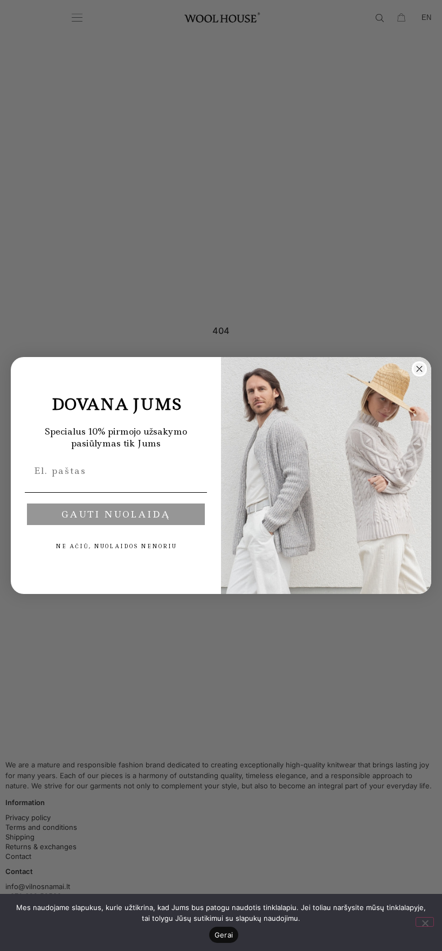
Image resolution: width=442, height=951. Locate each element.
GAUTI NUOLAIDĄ (115, 514)
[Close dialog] (419, 368)
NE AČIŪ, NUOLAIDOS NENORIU (116, 546)
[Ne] (425, 922)
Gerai (224, 935)
